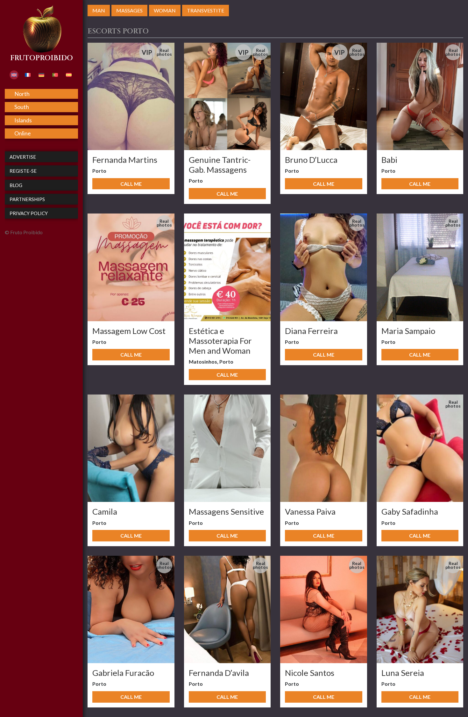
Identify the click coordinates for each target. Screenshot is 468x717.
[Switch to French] (27, 74)
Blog (16, 185)
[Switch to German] (41, 74)
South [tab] (21, 106)
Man (98, 10)
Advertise (23, 157)
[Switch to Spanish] (68, 74)
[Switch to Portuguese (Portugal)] (55, 74)
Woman (165, 10)
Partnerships (27, 199)
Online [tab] (22, 133)
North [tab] (22, 93)
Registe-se (23, 171)
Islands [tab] (23, 120)
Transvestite (205, 10)
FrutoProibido (41, 58)
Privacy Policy (29, 213)
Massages (129, 10)
